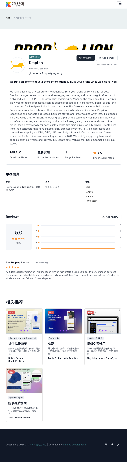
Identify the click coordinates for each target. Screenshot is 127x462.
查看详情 (87, 57)
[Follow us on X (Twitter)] (118, 445)
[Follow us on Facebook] (112, 445)
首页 (8, 17)
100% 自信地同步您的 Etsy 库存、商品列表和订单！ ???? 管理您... (102, 351)
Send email (108, 57)
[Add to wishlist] (37, 313)
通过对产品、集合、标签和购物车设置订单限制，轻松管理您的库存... (63, 351)
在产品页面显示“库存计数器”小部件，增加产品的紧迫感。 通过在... (23, 410)
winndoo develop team (74, 444)
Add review (112, 216)
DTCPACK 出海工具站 (36, 444)
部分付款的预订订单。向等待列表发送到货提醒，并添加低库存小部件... (24, 351)
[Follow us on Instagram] (106, 445)
